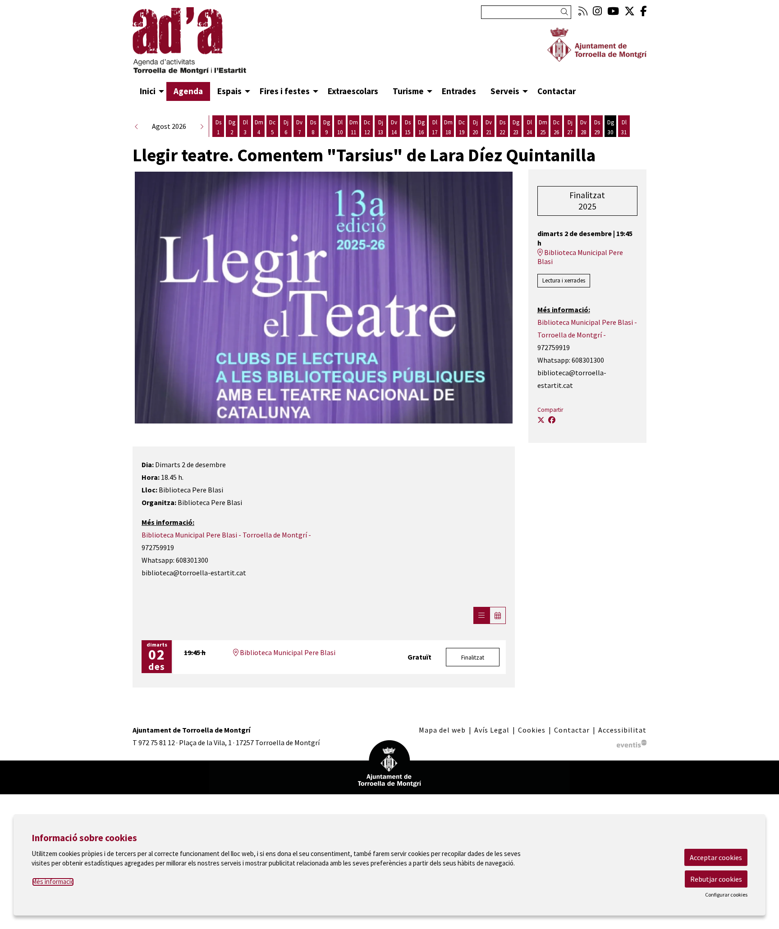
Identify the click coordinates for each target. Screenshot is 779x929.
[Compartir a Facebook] (551, 420)
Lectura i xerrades (563, 280)
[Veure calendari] (498, 615)
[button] (566, 12)
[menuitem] (582, 11)
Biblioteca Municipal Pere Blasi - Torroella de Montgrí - (226, 534)
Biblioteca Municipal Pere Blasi (286, 652)
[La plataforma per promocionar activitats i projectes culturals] (631, 742)
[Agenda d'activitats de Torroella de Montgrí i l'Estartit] (214, 44)
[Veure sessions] (481, 615)
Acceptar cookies (716, 857)
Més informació (53, 881)
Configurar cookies (726, 894)
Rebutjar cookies (716, 878)
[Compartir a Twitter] (541, 420)
